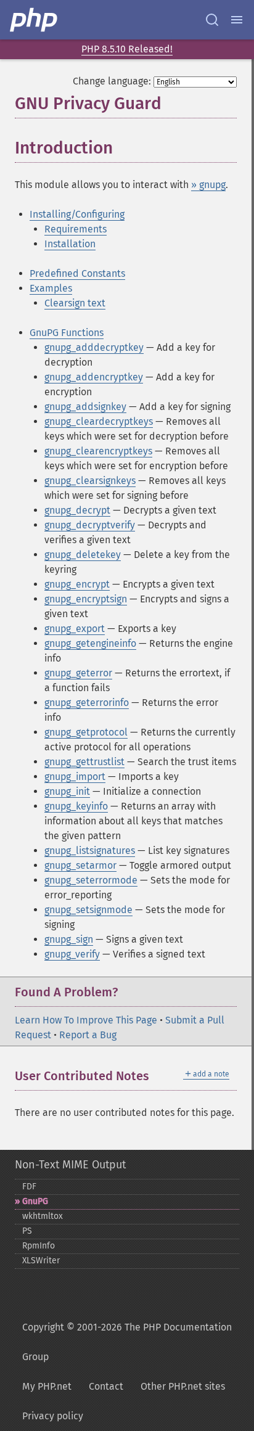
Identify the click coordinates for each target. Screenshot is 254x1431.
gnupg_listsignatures (89, 850)
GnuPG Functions (67, 332)
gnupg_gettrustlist (84, 762)
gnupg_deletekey (82, 554)
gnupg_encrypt (77, 584)
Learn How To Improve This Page (86, 1020)
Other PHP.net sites (183, 1386)
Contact (106, 1386)
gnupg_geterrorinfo (86, 702)
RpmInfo (38, 1245)
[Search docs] (212, 19)
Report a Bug (88, 1035)
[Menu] (236, 19)
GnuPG (35, 1201)
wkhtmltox (42, 1216)
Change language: (112, 81)
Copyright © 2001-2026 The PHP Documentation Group (127, 1342)
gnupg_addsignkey (85, 406)
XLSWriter (41, 1260)
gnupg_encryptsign (85, 599)
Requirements (75, 229)
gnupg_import (74, 776)
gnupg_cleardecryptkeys (98, 421)
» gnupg (208, 185)
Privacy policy (52, 1416)
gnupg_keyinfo (76, 806)
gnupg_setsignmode (88, 910)
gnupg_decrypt (77, 510)
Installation (70, 244)
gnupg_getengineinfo (90, 643)
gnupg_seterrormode (90, 880)
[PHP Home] (34, 19)
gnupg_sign (68, 939)
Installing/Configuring (77, 214)
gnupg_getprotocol (86, 732)
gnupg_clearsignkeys (90, 480)
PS (27, 1231)
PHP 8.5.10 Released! (127, 49)
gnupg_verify (72, 954)
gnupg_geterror (78, 673)
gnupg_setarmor (80, 865)
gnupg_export (74, 628)
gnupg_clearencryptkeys (98, 451)
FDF (29, 1186)
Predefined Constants (77, 273)
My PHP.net (47, 1386)
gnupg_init (67, 791)
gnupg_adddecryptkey (94, 347)
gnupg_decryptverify (89, 525)
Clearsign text (74, 303)
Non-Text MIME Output (70, 1164)
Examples (51, 288)
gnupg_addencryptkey (93, 377)
